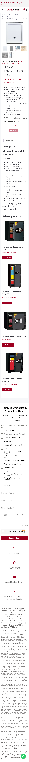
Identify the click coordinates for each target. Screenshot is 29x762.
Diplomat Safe (13, 727)
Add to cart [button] (7, 258)
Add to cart (13, 130)
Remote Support (19, 609)
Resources (12, 617)
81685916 (14, 3)
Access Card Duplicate (14, 756)
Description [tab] (9, 140)
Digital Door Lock (8, 745)
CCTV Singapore (15, 662)
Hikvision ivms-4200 (17, 613)
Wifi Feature (8, 122)
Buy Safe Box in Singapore (17, 754)
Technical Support (7, 609)
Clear (15, 125)
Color (5, 118)
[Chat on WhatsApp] (23, 756)
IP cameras (10, 680)
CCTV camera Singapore (15, 643)
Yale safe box (10, 748)
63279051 (5, 3)
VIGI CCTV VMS (15, 615)
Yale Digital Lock (15, 747)
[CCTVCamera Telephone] (14, 548)
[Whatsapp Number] (14, 562)
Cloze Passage (22, 745)
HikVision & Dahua (22, 676)
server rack (4, 730)
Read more (7, 303)
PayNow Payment (19, 623)
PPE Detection (14, 627)
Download (4, 611)
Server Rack (16, 748)
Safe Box (16, 63)
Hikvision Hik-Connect (15, 611)
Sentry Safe (6, 727)
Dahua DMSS (5, 615)
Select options (8, 345)
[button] (23, 23)
